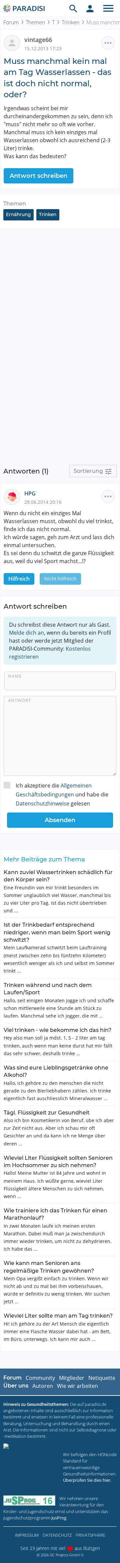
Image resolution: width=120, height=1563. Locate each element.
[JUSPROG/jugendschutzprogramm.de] (29, 1500)
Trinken (70, 22)
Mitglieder (71, 1378)
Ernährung (18, 214)
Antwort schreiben (38, 175)
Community (40, 1378)
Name (15, 676)
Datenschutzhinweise (42, 803)
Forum (11, 22)
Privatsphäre (90, 1535)
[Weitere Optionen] (108, 43)
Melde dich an (26, 632)
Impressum (27, 1535)
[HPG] (14, 496)
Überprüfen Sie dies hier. (87, 1480)
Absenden (60, 820)
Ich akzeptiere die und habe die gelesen (62, 794)
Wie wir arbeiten (77, 1386)
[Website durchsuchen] (73, 8)
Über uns (15, 1386)
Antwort (19, 700)
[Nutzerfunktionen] (90, 8)
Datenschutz (57, 1535)
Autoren (42, 1386)
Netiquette (101, 1378)
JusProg (58, 1518)
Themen (35, 22)
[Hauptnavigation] (108, 8)
